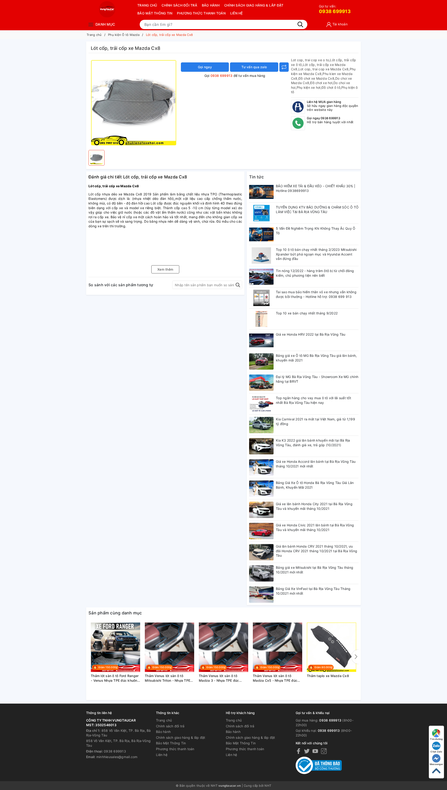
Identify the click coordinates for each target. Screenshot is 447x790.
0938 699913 (335, 9)
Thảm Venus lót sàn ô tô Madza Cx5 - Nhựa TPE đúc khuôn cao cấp (275, 678)
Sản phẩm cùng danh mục (115, 612)
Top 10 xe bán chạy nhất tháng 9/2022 (307, 313)
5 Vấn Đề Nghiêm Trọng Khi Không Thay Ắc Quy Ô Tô (315, 230)
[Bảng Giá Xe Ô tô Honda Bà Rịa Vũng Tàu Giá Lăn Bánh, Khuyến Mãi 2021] (261, 488)
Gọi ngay (205, 67)
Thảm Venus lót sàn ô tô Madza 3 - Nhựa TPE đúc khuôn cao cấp (219, 678)
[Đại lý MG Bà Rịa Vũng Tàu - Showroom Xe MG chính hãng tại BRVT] (261, 383)
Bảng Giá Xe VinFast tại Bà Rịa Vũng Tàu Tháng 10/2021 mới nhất (313, 591)
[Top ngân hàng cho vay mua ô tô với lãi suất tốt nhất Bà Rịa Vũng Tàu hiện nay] (261, 404)
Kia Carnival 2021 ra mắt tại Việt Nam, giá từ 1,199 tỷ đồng (315, 421)
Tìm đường (436, 739)
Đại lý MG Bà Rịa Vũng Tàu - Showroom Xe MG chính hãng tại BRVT (317, 379)
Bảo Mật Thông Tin (154, 13)
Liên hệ (236, 13)
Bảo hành (211, 5)
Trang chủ (147, 5)
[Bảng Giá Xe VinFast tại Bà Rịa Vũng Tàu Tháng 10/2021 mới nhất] (261, 594)
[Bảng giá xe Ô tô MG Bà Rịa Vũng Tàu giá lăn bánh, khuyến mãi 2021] (261, 361)
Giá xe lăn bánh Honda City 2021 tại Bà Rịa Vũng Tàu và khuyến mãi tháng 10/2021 (314, 506)
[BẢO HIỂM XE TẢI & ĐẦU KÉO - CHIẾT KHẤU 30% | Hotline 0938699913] (261, 192)
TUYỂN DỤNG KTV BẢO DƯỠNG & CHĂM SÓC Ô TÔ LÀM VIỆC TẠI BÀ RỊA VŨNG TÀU (317, 209)
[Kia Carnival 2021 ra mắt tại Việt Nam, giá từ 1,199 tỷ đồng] (261, 425)
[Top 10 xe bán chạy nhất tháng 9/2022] (261, 319)
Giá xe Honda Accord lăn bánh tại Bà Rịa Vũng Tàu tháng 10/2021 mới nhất (316, 464)
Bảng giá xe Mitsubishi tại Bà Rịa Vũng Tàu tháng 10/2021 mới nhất (314, 569)
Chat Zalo (436, 751)
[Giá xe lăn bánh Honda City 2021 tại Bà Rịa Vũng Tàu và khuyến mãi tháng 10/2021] (261, 510)
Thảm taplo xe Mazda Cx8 (328, 676)
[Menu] (90, 24)
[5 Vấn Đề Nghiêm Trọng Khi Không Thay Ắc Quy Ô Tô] (261, 234)
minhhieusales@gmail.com (117, 757)
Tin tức (256, 176)
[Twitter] (307, 751)
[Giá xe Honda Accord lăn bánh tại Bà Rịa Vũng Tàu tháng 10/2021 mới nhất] (261, 467)
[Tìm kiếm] (300, 24)
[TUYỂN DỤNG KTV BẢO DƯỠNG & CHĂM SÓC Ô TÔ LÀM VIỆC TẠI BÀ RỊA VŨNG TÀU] (261, 213)
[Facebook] (298, 751)
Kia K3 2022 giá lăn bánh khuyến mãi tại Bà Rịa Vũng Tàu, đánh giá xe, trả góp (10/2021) (313, 442)
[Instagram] (324, 751)
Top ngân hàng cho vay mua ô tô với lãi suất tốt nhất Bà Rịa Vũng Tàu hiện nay (313, 400)
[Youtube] (315, 751)
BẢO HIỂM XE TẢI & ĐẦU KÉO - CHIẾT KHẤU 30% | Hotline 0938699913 (315, 188)
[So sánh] (284, 67)
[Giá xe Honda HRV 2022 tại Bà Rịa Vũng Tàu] (261, 340)
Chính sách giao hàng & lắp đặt (254, 5)
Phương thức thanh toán (201, 13)
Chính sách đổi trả (179, 5)
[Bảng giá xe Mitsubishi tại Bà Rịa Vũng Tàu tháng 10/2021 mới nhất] (261, 573)
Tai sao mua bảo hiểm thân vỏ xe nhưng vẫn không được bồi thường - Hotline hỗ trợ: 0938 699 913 (316, 294)
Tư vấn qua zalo (254, 67)
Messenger (436, 764)
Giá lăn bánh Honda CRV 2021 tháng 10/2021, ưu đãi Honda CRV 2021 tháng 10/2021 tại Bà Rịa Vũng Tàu (316, 550)
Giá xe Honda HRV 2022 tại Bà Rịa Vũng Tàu (310, 334)
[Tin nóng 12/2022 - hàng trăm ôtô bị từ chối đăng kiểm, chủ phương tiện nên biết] (261, 277)
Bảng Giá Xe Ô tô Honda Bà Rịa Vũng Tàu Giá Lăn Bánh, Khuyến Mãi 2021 (315, 485)
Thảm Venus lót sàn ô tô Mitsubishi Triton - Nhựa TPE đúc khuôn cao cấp (167, 678)
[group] (133, 102)
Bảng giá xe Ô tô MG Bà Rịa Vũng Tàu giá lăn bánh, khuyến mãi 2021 (316, 358)
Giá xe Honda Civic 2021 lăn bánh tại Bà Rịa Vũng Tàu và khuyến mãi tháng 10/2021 (315, 527)
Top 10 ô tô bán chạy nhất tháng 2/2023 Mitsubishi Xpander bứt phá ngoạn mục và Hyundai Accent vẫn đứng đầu (316, 254)
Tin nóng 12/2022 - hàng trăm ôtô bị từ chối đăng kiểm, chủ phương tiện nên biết (315, 273)
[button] (355, 657)
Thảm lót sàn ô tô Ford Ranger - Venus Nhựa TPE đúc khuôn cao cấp (115, 678)
